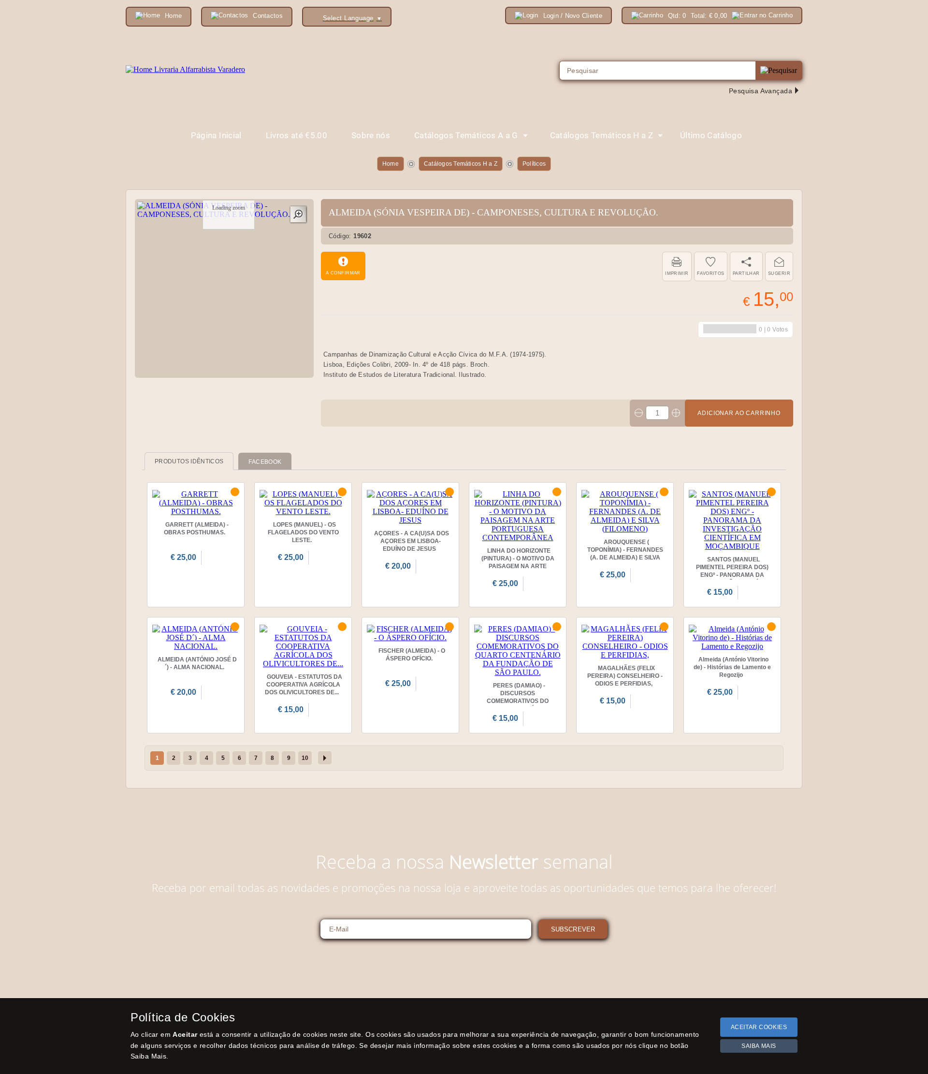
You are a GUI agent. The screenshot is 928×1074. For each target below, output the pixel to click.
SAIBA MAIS (758, 1046)
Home (390, 163)
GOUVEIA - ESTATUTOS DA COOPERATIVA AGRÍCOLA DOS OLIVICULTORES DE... (303, 684)
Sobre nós (370, 135)
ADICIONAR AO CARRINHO (739, 413)
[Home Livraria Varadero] (185, 69)
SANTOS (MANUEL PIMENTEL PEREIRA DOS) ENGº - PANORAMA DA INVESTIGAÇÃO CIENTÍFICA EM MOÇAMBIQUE (732, 575)
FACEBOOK (264, 461)
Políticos (534, 163)
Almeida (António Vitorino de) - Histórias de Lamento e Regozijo (732, 667)
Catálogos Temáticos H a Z (460, 163)
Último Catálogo (711, 135)
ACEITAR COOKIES (759, 1027)
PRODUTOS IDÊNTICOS (189, 461)
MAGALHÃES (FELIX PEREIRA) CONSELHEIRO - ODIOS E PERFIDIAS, (625, 676)
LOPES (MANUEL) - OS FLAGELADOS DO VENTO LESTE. (303, 532)
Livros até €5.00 (296, 135)
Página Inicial (216, 135)
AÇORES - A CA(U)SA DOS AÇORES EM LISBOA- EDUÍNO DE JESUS (411, 541)
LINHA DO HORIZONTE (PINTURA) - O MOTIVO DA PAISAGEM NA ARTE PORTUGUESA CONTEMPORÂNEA (517, 566)
